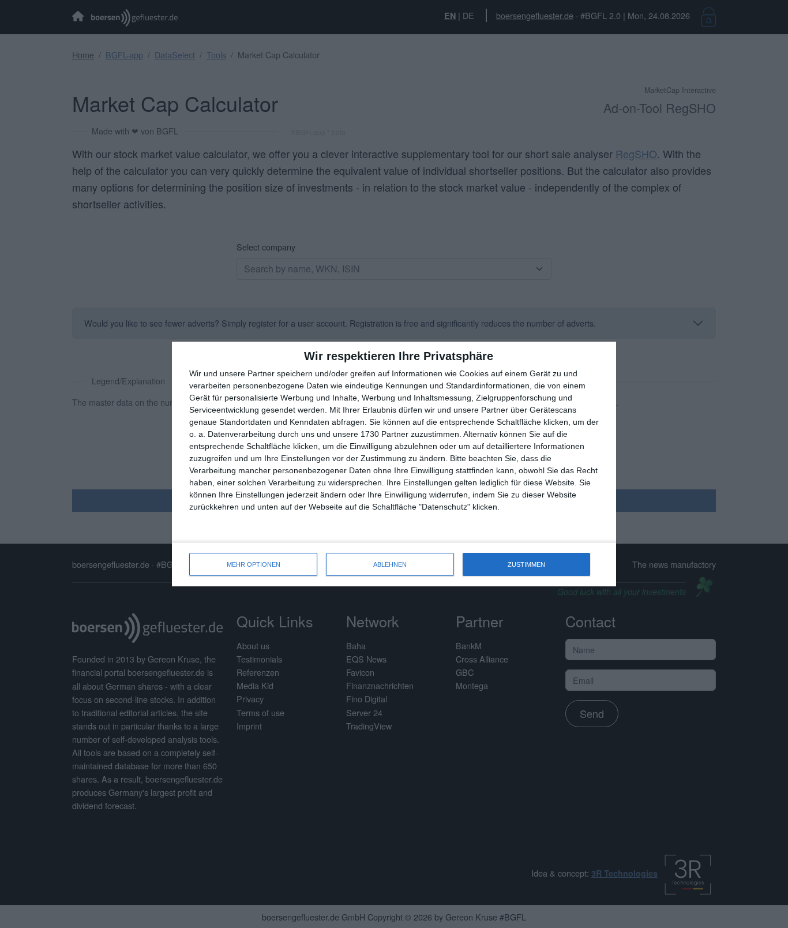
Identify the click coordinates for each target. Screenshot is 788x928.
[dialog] (394, 464)
